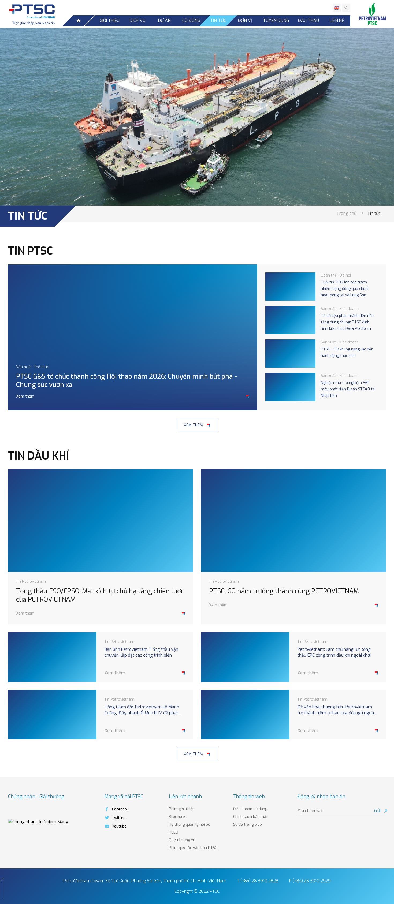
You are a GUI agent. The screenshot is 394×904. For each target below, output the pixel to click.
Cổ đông (191, 20)
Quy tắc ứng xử (182, 840)
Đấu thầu (308, 20)
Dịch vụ (138, 20)
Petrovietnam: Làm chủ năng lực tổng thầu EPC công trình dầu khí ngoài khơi (334, 652)
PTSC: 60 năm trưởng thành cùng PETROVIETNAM (284, 591)
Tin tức (218, 20)
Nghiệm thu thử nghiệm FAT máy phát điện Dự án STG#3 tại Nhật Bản (348, 389)
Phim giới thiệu (182, 809)
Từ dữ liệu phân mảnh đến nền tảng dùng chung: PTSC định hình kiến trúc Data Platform (347, 322)
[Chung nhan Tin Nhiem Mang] (38, 821)
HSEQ (173, 832)
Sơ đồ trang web (247, 824)
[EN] (336, 7)
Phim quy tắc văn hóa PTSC (193, 847)
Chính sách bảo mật (250, 816)
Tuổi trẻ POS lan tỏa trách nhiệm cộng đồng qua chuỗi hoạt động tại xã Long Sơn (344, 289)
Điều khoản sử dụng (250, 809)
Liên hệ (337, 20)
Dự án (164, 20)
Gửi (380, 811)
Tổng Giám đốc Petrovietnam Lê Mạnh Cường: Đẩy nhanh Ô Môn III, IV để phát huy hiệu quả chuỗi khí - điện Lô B (142, 710)
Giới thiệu (110, 20)
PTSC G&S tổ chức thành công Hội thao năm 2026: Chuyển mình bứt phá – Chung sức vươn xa (127, 380)
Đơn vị (245, 20)
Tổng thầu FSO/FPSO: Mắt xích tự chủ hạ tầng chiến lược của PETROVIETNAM (100, 595)
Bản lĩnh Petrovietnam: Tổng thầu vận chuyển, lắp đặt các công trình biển (141, 652)
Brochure (177, 816)
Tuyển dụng (276, 20)
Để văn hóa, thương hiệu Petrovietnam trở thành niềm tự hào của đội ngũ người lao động (336, 710)
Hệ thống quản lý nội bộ (189, 824)
